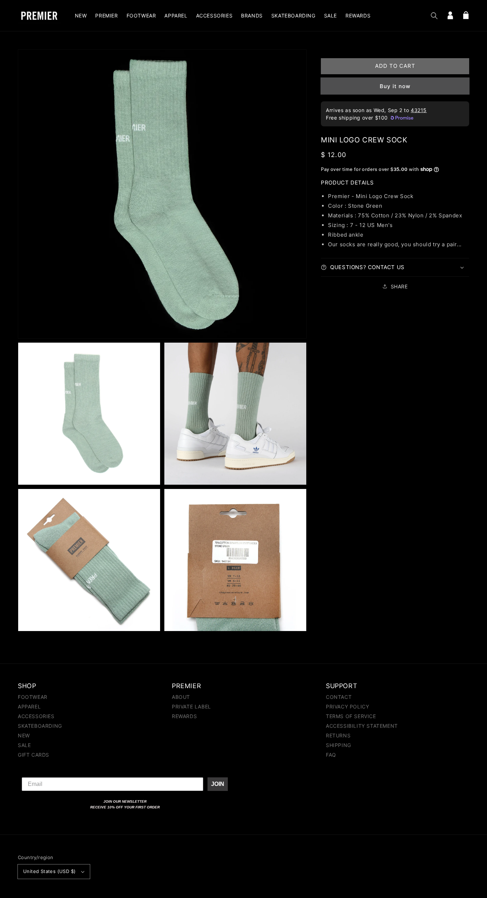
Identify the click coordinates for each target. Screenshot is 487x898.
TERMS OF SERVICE (351, 716)
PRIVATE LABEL (191, 706)
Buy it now (395, 86)
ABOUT (181, 697)
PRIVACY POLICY (347, 706)
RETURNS (338, 735)
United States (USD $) (49, 871)
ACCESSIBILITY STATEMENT (362, 726)
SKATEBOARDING (40, 726)
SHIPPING (338, 745)
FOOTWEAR (32, 697)
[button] (434, 16)
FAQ (331, 755)
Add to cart (395, 65)
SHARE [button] (399, 286)
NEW (24, 735)
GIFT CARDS (33, 755)
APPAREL (29, 706)
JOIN (217, 784)
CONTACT (339, 697)
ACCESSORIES (36, 716)
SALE (24, 745)
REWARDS (184, 716)
